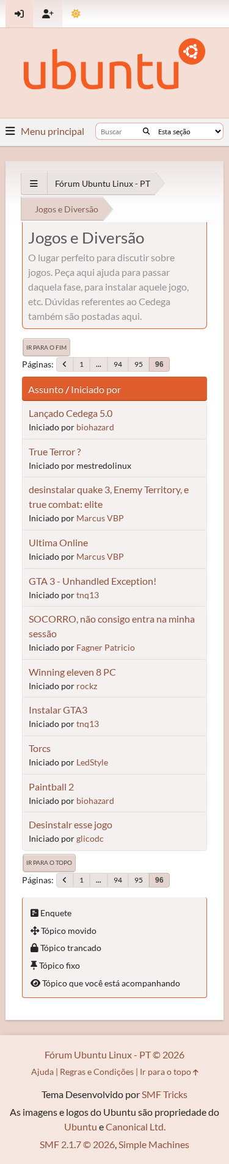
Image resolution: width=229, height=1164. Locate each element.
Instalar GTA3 (58, 709)
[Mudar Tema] (76, 13)
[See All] (34, 183)
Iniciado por (96, 389)
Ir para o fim (46, 347)
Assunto (46, 389)
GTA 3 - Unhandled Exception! (92, 581)
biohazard (95, 427)
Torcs (40, 748)
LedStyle (92, 762)
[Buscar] (146, 131)
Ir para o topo (49, 862)
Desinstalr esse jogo (70, 824)
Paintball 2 (51, 786)
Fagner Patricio (105, 647)
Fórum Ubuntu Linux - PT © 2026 (114, 1054)
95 (138, 364)
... (98, 364)
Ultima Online (58, 542)
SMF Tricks (164, 1094)
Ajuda (42, 1071)
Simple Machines (153, 1144)
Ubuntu (80, 1126)
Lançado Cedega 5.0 (70, 413)
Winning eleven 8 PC (72, 672)
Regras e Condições (97, 1071)
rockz (86, 686)
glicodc (90, 838)
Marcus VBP (100, 518)
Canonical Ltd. (135, 1126)
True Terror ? (55, 451)
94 (118, 364)
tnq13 (87, 595)
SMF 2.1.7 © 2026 (77, 1144)
